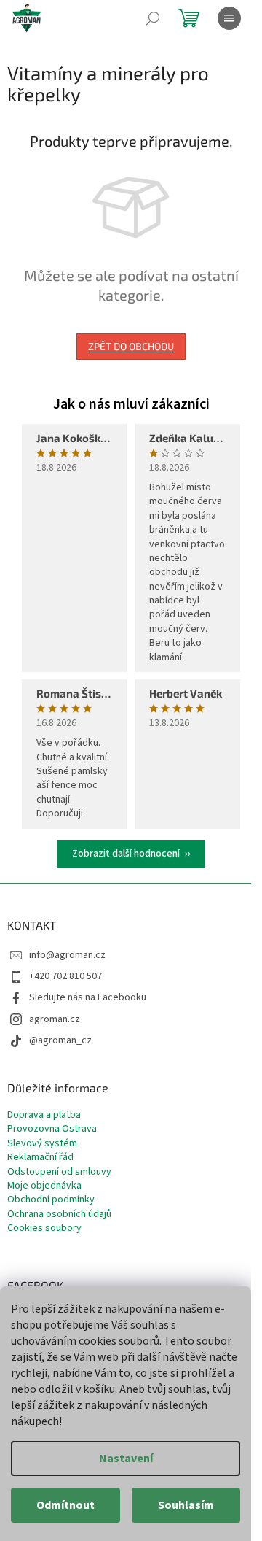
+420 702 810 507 (65, 976)
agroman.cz (54, 1019)
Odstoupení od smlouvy (59, 1172)
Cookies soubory (44, 1228)
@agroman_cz (60, 1040)
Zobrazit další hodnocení (126, 853)
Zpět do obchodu (131, 346)
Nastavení (126, 1459)
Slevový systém (42, 1144)
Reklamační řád (40, 1158)
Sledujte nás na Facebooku (87, 997)
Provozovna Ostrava (52, 1129)
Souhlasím (186, 1505)
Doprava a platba (44, 1115)
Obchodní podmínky (51, 1200)
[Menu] (229, 18)
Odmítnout (65, 1505)
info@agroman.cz (67, 955)
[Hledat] (152, 18)
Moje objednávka (44, 1186)
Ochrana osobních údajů (59, 1214)
